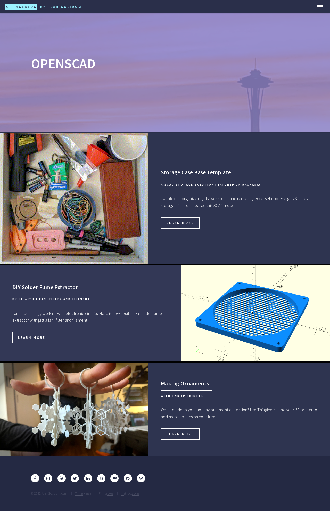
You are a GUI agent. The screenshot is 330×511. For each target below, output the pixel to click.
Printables (106, 493)
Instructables (130, 493)
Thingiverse (83, 493)
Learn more (180, 223)
